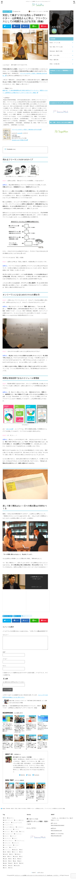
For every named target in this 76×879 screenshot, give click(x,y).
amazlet (19, 133)
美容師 (16, 863)
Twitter (29, 775)
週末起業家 (17, 865)
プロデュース (16, 842)
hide (14, 149)
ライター (6, 847)
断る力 (10, 856)
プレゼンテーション (20, 840)
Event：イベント (55, 42)
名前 (4, 652)
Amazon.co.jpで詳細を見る (19, 140)
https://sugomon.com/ (56, 830)
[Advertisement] (14, 601)
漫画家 (5, 858)
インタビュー (7, 822)
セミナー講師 (15, 831)
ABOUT (34, 872)
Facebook (36, 775)
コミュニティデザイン (8, 824)
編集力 (20, 861)
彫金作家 (6, 854)
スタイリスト (7, 831)
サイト (4, 665)
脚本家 (22, 863)
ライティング (13, 847)
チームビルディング (8, 833)
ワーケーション (7, 849)
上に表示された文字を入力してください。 (14, 682)
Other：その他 (54, 63)
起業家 (11, 865)
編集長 (11, 863)
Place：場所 (54, 59)
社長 (15, 858)
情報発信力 (18, 854)
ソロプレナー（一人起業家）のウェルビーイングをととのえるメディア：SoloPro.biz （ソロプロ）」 (37, 875)
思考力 (12, 854)
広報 (21, 851)
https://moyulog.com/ (56, 835)
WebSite (23, 775)
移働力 (20, 858)
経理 (11, 861)
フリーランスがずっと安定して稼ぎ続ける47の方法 (26, 129)
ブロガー (15, 838)
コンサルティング (8, 829)
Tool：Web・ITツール (56, 46)
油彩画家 (16, 856)
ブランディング (7, 838)
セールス (22, 831)
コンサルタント (20, 827)
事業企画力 (15, 849)
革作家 (11, 867)
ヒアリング (14, 836)
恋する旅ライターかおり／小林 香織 (22, 757)
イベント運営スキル (19, 820)
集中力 (5, 867)
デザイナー (6, 836)
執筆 (10, 851)
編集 (15, 861)
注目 (21, 856)
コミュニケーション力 (17, 822)
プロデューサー (7, 842)
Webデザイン (11, 818)
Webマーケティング (27, 616)
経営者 (5, 861)
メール (5, 659)
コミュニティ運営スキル (9, 827)
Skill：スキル (17, 616)
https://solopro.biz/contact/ (57, 825)
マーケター (16, 845)
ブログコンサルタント (8, 840)
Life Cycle (9, 429)
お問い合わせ (41, 872)
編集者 (5, 863)
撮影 (5, 856)
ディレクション (18, 833)
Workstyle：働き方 (7, 11)
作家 (21, 849)
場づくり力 (15, 851)
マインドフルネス (8, 845)
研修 (11, 858)
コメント (5, 634)
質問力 (5, 865)
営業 (5, 851)
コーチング (16, 829)
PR (5, 818)
